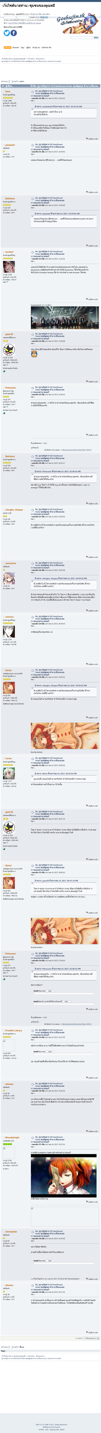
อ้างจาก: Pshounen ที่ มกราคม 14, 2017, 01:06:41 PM (58, 471)
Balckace (10, 198)
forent (8, 758)
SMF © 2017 (49, 1424)
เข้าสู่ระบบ (34, 14)
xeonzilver (10, 563)
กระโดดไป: (79, 1338)
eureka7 (9, 252)
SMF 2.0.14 (40, 1424)
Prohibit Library (13, 1030)
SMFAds (46, 1427)
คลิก (45, 443)
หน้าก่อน (4, 81)
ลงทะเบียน (46, 14)
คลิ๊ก (37, 448)
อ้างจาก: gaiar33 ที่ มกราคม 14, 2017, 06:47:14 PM (56, 881)
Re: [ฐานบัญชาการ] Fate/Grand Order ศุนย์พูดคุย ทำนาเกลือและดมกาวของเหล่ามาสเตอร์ (47, 93)
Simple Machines (61, 1424)
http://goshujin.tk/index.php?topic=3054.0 (77, 450)
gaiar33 (9, 334)
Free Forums (55, 1427)
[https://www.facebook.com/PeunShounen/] (4, 413)
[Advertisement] (50, 71)
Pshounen (10, 387)
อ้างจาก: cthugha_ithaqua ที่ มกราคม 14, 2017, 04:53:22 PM (61, 578)
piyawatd (10, 145)
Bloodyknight (12, 1137)
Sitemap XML (54, 1429)
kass (7, 91)
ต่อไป (16, 81)
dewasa (9, 1084)
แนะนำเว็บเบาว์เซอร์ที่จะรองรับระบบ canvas (24, 23)
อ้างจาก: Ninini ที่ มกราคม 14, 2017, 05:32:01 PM (56, 774)
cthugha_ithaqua (14, 509)
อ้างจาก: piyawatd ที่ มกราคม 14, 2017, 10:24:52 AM (57, 214)
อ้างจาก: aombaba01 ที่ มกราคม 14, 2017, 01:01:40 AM (58, 107)
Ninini (8, 670)
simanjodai (11, 1231)
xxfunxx (9, 616)
